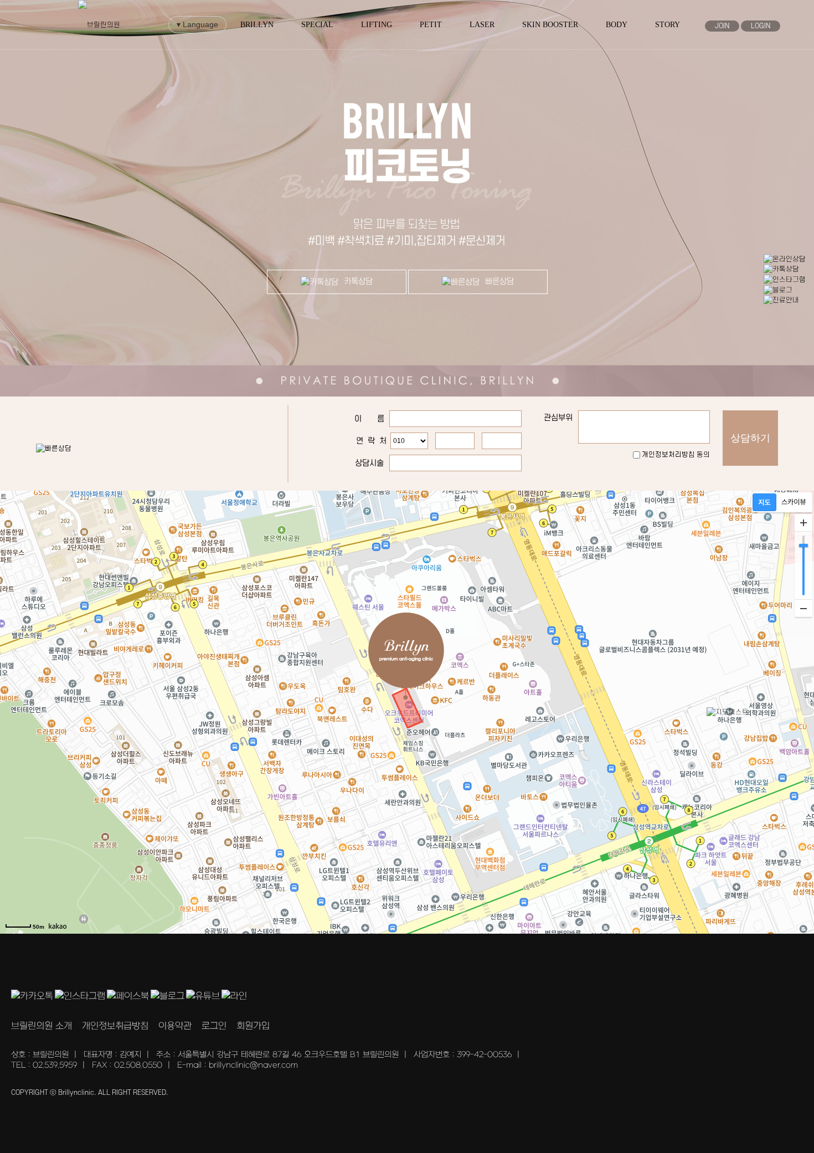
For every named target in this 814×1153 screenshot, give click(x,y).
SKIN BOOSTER (550, 24)
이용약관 (175, 1026)
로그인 (214, 1026)
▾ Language (197, 24)
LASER (482, 24)
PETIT (431, 24)
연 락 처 (371, 441)
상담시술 (369, 463)
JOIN (722, 26)
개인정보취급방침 (115, 1026)
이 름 (369, 419)
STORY (667, 24)
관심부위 (558, 418)
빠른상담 (499, 281)
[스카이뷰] (793, 502)
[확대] (803, 523)
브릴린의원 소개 (41, 1026)
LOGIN (760, 26)
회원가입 (253, 1026)
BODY (616, 24)
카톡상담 (358, 281)
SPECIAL (317, 24)
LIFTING (376, 24)
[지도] (764, 502)
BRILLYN (257, 24)
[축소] (803, 608)
